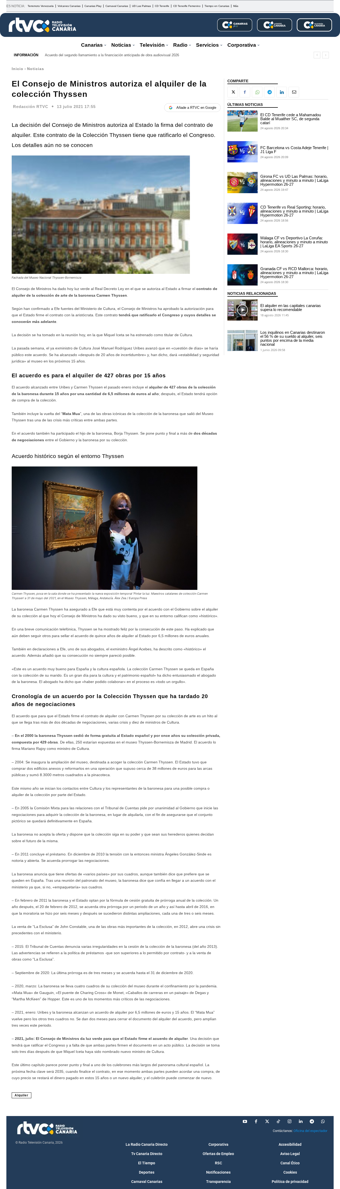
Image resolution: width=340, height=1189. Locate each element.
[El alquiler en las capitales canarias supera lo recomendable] (242, 310)
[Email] (293, 92)
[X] (232, 92)
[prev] (317, 55)
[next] (325, 55)
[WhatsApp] (257, 92)
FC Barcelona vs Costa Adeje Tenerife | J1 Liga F (294, 149)
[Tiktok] (278, 1121)
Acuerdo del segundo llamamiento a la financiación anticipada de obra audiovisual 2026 (112, 55)
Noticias (35, 69)
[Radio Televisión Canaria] (42, 25)
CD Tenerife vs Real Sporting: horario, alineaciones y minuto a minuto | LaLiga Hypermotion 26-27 (294, 211)
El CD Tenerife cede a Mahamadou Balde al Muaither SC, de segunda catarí (290, 119)
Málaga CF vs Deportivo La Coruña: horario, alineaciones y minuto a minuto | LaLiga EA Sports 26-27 (294, 242)
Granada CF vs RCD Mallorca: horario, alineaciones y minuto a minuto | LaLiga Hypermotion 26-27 (294, 272)
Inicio (17, 69)
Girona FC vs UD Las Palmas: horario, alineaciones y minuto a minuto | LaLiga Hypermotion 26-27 (294, 180)
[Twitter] (267, 1121)
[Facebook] (245, 92)
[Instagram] (289, 1121)
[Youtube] (245, 1121)
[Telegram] (269, 92)
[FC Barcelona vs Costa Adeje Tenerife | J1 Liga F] (242, 151)
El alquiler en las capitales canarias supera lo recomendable (290, 307)
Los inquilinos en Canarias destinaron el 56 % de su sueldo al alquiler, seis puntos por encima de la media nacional (292, 338)
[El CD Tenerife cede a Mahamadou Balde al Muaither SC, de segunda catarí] (242, 121)
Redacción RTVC (30, 107)
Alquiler (21, 1095)
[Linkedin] (281, 92)
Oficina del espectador (310, 1131)
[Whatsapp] (323, 1121)
